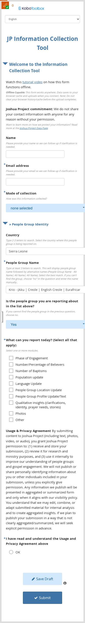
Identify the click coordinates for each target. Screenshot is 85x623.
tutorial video (32, 82)
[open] (2, 317)
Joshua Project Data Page (34, 128)
